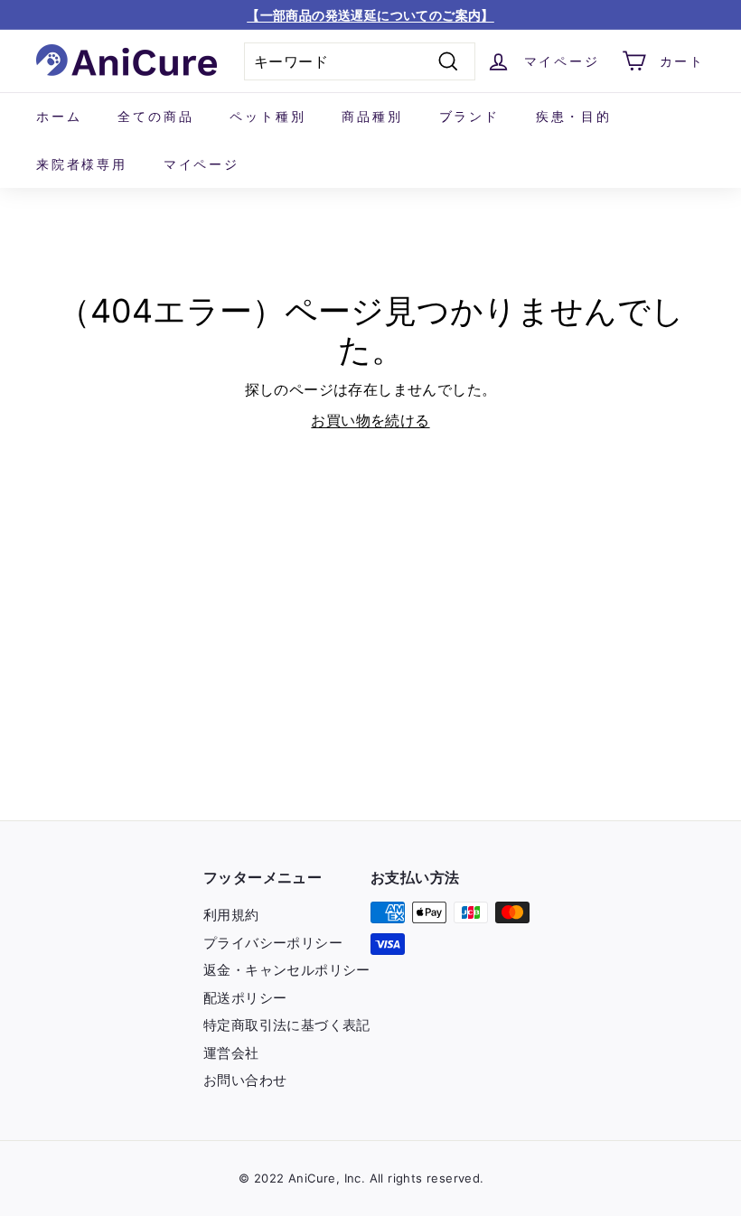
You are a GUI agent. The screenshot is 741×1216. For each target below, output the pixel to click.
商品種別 (372, 116)
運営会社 (231, 1053)
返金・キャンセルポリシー (286, 969)
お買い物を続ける (370, 420)
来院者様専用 (81, 164)
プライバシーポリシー (272, 942)
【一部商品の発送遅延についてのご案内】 (370, 15)
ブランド (469, 116)
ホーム (58, 116)
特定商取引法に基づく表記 (286, 1025)
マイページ (201, 164)
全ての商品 (155, 116)
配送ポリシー (244, 997)
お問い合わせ (244, 1080)
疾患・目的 (574, 116)
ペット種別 (267, 116)
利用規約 (231, 914)
